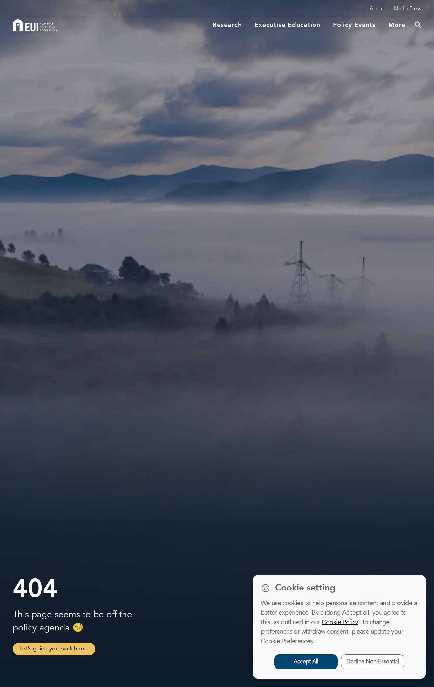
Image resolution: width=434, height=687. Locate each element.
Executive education (287, 25)
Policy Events (354, 25)
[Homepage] (35, 25)
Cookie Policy (340, 622)
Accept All (306, 661)
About (377, 8)
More (396, 25)
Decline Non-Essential (372, 661)
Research (227, 25)
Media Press (407, 8)
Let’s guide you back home (54, 649)
